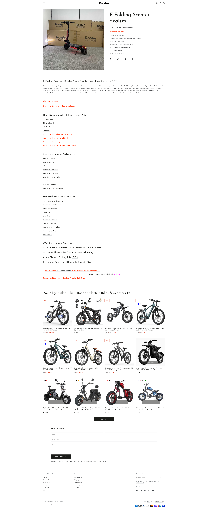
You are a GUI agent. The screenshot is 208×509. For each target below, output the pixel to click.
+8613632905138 (140, 482)
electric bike (47, 216)
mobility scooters (49, 184)
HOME (90, 274)
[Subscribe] (160, 477)
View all (104, 419)
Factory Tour (48, 119)
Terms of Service (97, 461)
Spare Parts (46, 482)
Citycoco (46, 130)
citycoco (46, 166)
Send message (61, 456)
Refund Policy (78, 477)
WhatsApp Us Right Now (117, 31)
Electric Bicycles (49, 123)
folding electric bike (50, 208)
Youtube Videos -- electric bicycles (56, 138)
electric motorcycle (50, 220)
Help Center (94, 248)
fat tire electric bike (50, 231)
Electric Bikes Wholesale (104, 274)
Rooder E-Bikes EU (51, 501)
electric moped (48, 181)
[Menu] (44, 3)
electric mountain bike (51, 177)
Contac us (46, 488)
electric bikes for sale (69, 115)
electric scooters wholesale (53, 188)
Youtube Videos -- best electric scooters (58, 134)
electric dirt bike (49, 223)
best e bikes (47, 235)
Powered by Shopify (47, 504)
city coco (46, 212)
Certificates (69, 243)
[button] (157, 3)
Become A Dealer (52, 262)
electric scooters (49, 162)
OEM (75, 257)
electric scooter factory (52, 205)
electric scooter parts (51, 173)
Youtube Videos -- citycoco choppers (57, 142)
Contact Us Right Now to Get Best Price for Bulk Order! (64, 278)
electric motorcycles (50, 169)
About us (45, 485)
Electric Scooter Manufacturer (59, 106)
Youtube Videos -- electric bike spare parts (59, 145)
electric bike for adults (51, 227)
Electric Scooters (49, 127)
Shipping (76, 480)
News (44, 490)
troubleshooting (85, 252)
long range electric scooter (53, 201)
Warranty (76, 488)
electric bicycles (49, 158)
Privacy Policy (86, 461)
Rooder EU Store (48, 480)
